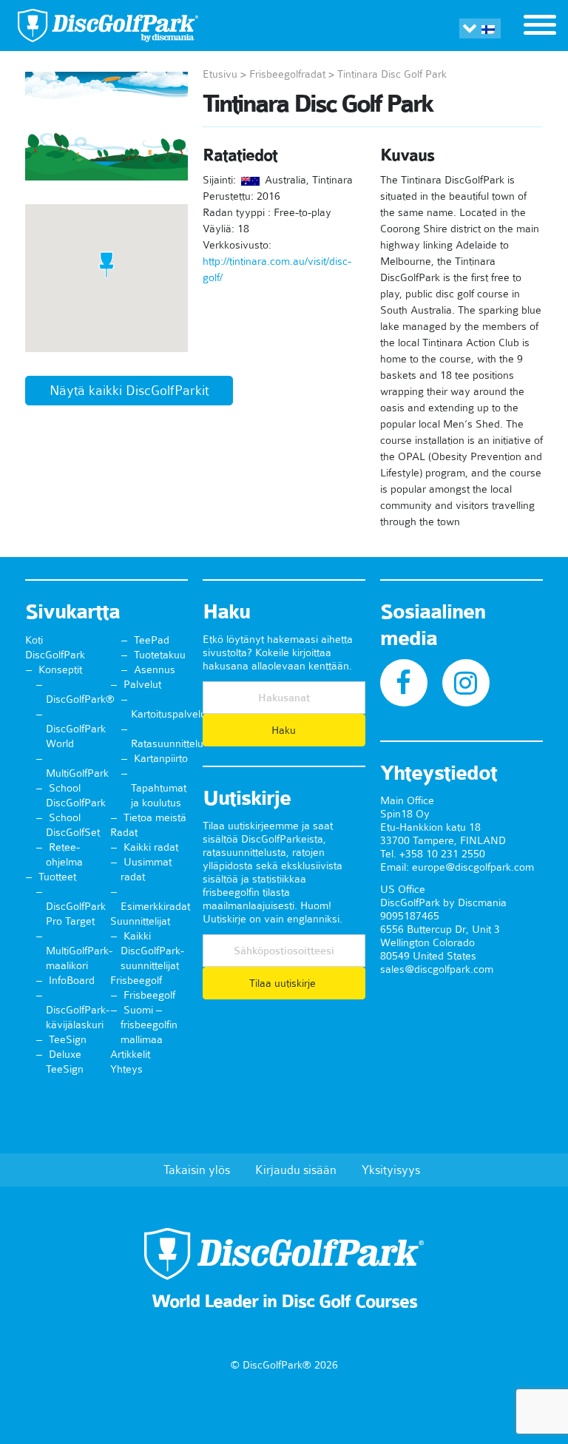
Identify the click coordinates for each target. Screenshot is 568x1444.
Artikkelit (130, 1054)
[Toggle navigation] (540, 26)
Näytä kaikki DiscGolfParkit (129, 390)
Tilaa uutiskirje (284, 983)
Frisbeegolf (136, 980)
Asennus (154, 669)
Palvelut (142, 684)
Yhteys (126, 1069)
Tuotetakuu (160, 654)
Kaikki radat (151, 847)
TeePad (151, 640)
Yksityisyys (391, 1169)
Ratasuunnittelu (167, 743)
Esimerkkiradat (155, 906)
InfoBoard (72, 980)
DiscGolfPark (55, 654)
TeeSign (68, 1039)
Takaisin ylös (196, 1169)
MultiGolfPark (77, 773)
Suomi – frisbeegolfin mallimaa (149, 1024)
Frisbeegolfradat (287, 74)
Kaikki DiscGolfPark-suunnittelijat (152, 950)
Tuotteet (57, 876)
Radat (124, 832)
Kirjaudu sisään (296, 1169)
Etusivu (220, 74)
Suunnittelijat (140, 921)
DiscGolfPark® (80, 699)
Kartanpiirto (161, 758)
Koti (34, 640)
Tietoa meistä (155, 817)
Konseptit (60, 669)
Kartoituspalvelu (168, 714)
